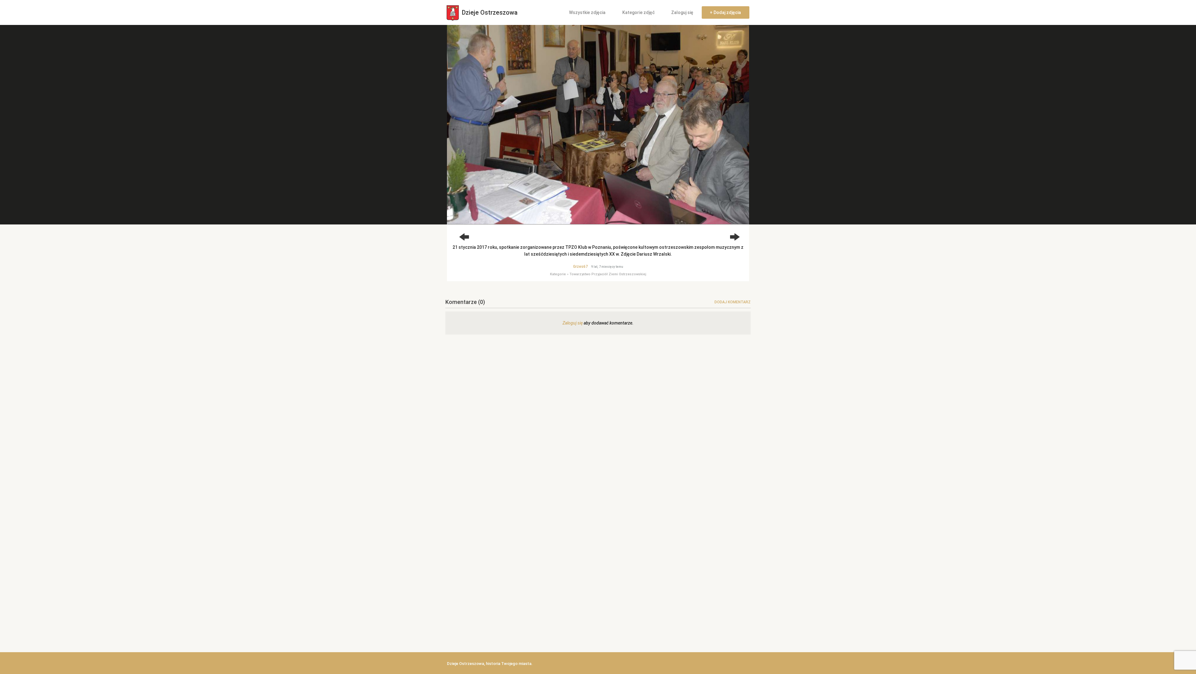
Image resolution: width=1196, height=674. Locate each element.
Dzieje (489, 12)
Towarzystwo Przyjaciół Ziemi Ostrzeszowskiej (607, 274)
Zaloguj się (682, 12)
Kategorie (558, 274)
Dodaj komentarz (732, 302)
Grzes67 (580, 266)
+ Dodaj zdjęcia (725, 12)
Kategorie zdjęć (638, 12)
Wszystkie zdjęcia (587, 12)
